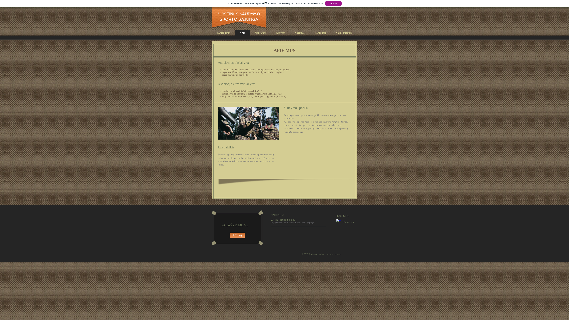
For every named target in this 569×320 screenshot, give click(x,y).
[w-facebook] (338, 221)
